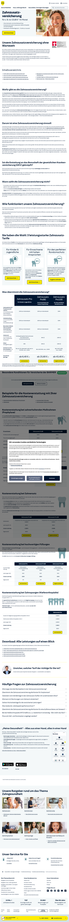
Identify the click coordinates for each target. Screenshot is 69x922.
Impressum (42, 468)
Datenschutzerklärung (16, 465)
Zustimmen (52, 478)
